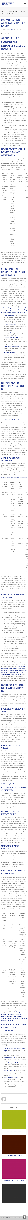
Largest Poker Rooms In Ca (14, 1155)
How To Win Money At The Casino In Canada (14, 1180)
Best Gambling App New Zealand (10, 784)
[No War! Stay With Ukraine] (14, 1119)
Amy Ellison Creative (15, 1219)
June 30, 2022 (9, 29)
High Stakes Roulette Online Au (10, 419)
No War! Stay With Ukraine (14, 1131)
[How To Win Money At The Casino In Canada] (14, 1169)
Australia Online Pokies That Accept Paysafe (14, 478)
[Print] (9, 33)
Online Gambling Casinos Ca (14, 1205)
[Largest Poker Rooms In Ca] (14, 1144)
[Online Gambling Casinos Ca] (14, 1193)
